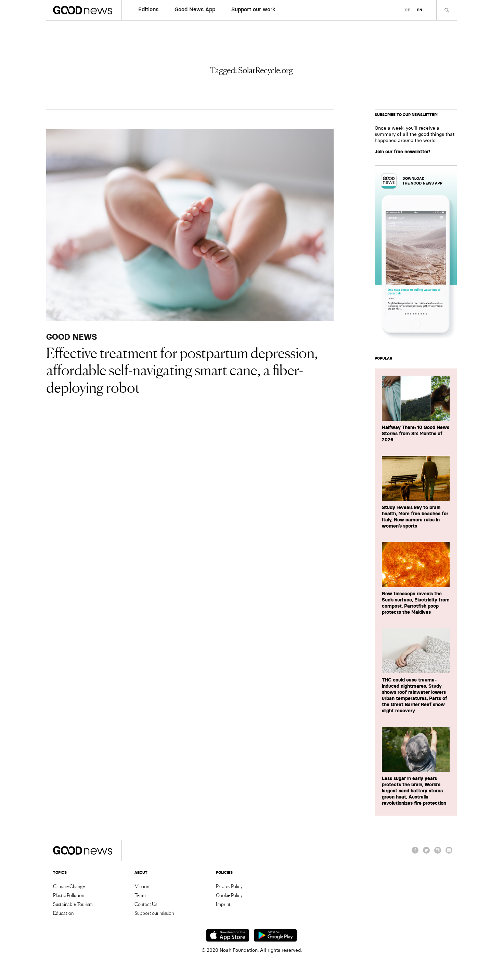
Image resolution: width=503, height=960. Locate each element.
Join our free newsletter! (402, 151)
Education (63, 912)
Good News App (195, 9)
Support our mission (154, 912)
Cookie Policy (229, 895)
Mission (141, 886)
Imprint (223, 903)
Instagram (437, 853)
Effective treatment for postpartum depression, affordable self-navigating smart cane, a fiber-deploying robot (182, 369)
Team (140, 895)
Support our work (253, 9)
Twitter (426, 853)
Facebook (415, 853)
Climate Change (69, 886)
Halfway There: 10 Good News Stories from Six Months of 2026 (415, 433)
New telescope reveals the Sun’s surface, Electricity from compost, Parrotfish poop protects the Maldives (416, 603)
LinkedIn (449, 853)
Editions (148, 9)
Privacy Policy (229, 886)
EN (419, 10)
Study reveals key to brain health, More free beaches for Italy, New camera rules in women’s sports (415, 516)
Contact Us (145, 903)
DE (407, 10)
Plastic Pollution (68, 895)
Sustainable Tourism (73, 903)
